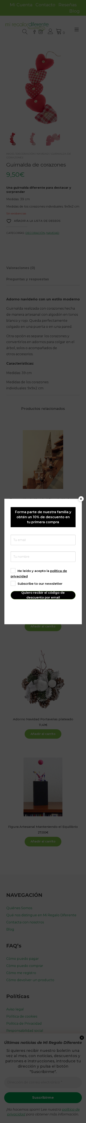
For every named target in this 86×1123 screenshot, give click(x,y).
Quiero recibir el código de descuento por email (43, 595)
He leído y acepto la (39, 573)
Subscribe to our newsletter (40, 584)
